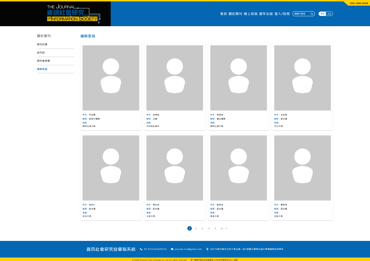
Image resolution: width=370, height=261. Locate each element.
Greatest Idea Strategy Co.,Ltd (154, 260)
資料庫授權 (43, 61)
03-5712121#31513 (155, 249)
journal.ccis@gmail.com (188, 249)
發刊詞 (41, 53)
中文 (322, 14)
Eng (329, 14)
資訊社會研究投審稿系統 (111, 249)
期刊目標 (42, 44)
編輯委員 (42, 69)
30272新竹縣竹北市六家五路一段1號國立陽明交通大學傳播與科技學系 (247, 249)
